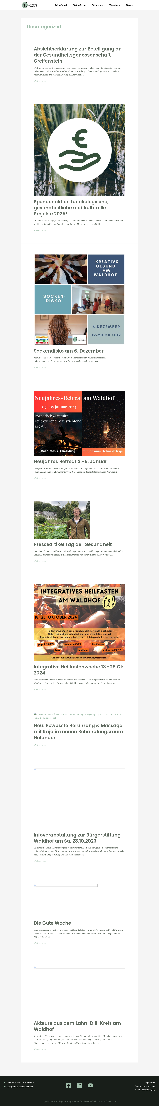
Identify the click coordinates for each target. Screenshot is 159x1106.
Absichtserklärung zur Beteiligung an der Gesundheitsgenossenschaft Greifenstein (78, 55)
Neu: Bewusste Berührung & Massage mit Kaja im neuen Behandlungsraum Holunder (78, 731)
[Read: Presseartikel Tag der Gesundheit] (62, 520)
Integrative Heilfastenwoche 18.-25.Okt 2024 (79, 670)
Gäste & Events (79, 5)
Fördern (130, 5)
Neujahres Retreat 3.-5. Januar (70, 461)
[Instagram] (79, 1085)
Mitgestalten (114, 5)
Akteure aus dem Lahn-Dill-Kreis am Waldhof (77, 1026)
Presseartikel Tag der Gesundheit (73, 544)
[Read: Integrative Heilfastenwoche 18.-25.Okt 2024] (79, 622)
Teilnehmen (97, 5)
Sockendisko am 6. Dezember (69, 351)
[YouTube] (90, 1085)
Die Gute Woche (52, 923)
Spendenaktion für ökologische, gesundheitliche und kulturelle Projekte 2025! (71, 207)
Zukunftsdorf (61, 5)
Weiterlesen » (40, 81)
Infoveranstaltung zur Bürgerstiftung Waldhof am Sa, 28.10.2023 (77, 838)
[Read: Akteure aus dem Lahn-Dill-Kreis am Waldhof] (79, 991)
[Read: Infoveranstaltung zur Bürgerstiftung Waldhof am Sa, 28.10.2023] (79, 798)
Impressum (150, 1082)
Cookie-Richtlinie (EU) (145, 1089)
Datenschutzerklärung (145, 1086)
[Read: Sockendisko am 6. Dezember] (79, 299)
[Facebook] (68, 1085)
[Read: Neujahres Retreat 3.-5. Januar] (79, 423)
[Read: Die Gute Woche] (66, 900)
